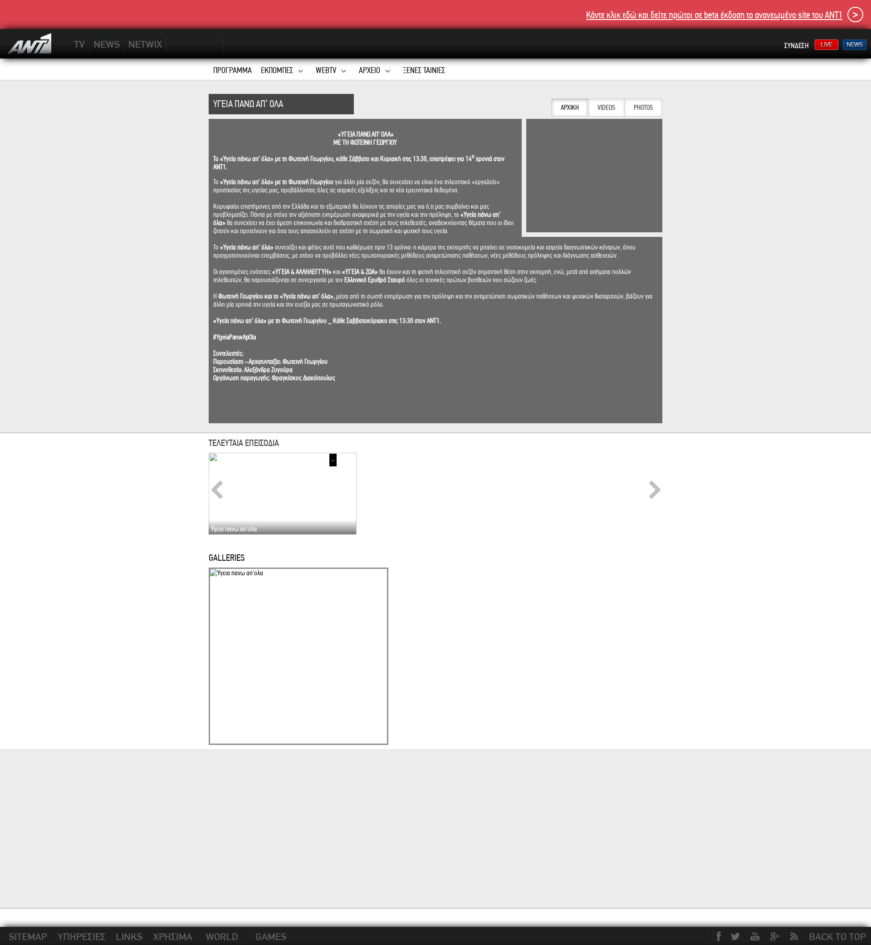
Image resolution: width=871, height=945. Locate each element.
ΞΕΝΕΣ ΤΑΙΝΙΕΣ (424, 70)
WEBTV (327, 70)
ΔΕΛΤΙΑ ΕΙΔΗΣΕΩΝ (854, 44)
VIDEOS (606, 107)
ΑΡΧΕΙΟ (370, 70)
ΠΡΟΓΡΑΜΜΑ (232, 70)
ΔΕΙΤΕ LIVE (826, 44)
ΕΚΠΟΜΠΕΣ (278, 70)
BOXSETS (247, 44)
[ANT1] (36, 43)
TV (79, 44)
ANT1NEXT (194, 44)
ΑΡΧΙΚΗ (570, 107)
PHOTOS (643, 107)
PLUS (145, 44)
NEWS (106, 44)
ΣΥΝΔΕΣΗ (796, 45)
